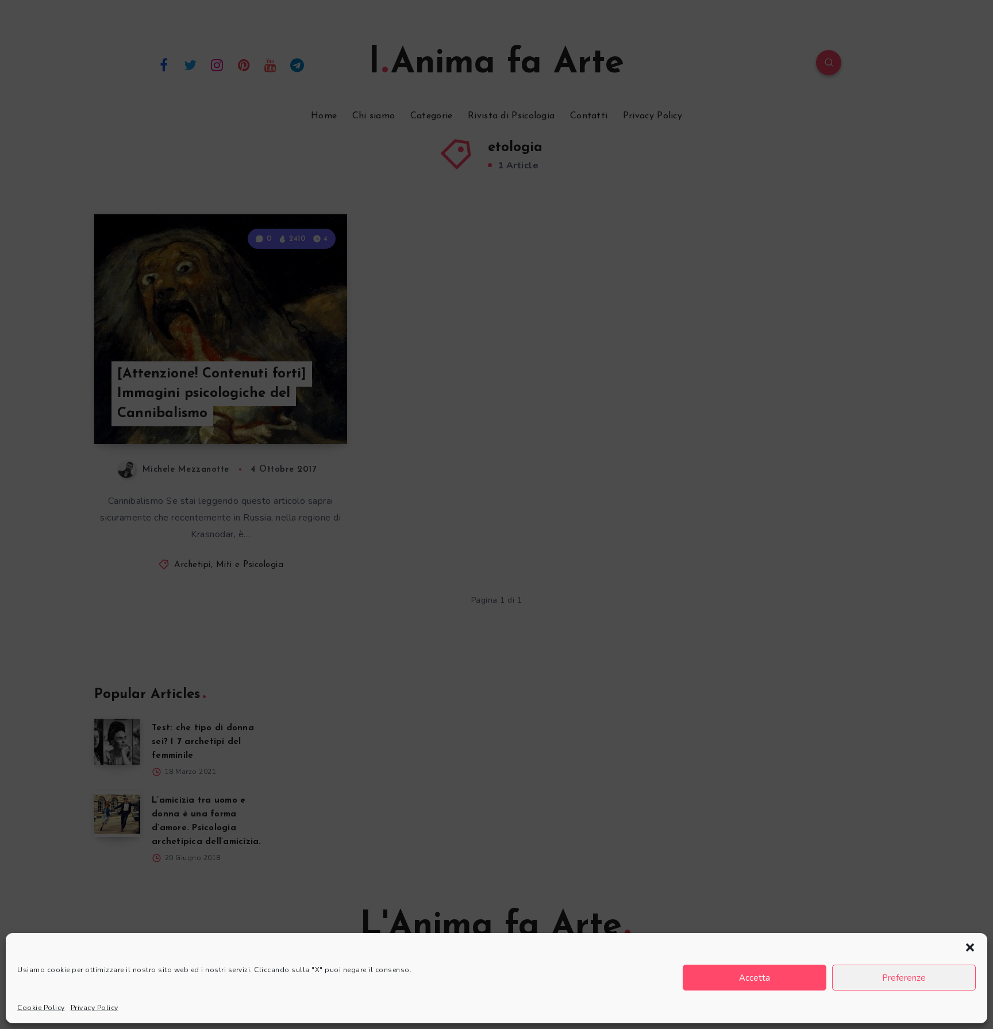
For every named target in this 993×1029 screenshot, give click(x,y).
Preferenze (904, 978)
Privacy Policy (94, 1007)
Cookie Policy (41, 1007)
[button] (970, 947)
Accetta (754, 978)
